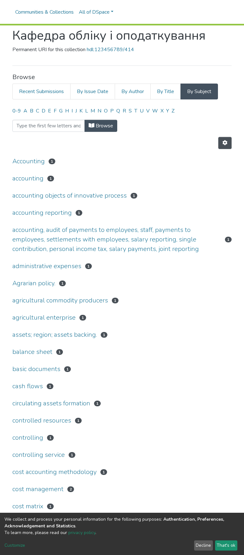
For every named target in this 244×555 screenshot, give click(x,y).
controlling (27, 437)
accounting (28, 178)
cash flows (27, 386)
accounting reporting (42, 212)
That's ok (226, 545)
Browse (103, 125)
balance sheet (32, 352)
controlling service (38, 454)
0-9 (16, 110)
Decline (203, 545)
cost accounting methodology (54, 472)
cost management (38, 489)
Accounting (28, 161)
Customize (14, 545)
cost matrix (27, 506)
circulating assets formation (51, 403)
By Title (165, 91)
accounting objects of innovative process (69, 195)
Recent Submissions (41, 91)
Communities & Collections (44, 12)
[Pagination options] (225, 143)
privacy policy (81, 533)
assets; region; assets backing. (54, 334)
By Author (132, 91)
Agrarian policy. (33, 283)
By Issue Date (92, 91)
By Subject (199, 91)
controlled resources (41, 420)
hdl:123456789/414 (110, 49)
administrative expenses (46, 266)
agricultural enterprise (44, 317)
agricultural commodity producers (60, 300)
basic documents (36, 369)
